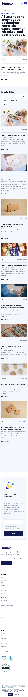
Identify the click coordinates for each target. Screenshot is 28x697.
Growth (5, 104)
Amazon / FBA (4, 651)
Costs (9, 96)
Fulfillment (4, 633)
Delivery (5, 100)
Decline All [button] (17, 694)
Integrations (4, 585)
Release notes (5, 615)
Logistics (3, 635)
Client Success (5, 582)
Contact (3, 593)
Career (3, 588)
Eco (16, 96)
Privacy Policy (10, 687)
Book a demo (6, 563)
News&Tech (4, 638)
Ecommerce (14, 100)
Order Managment (6, 600)
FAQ (2, 617)
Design (22, 96)
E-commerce (4, 641)
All (3, 96)
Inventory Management (7, 603)
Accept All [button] (10, 694)
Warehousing (4, 643)
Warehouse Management (7, 605)
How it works (4, 580)
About (3, 577)
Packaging (4, 646)
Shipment (3, 649)
